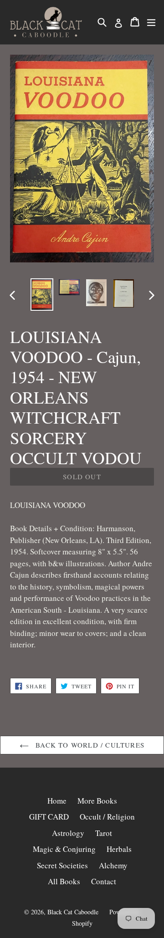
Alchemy (113, 865)
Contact (103, 881)
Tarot (103, 833)
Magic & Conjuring (64, 849)
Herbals (119, 849)
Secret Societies (62, 865)
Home (57, 800)
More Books (97, 800)
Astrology (68, 833)
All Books (64, 881)
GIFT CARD (49, 816)
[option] (42, 294)
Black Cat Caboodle (72, 911)
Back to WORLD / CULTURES (88, 744)
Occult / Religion (107, 816)
